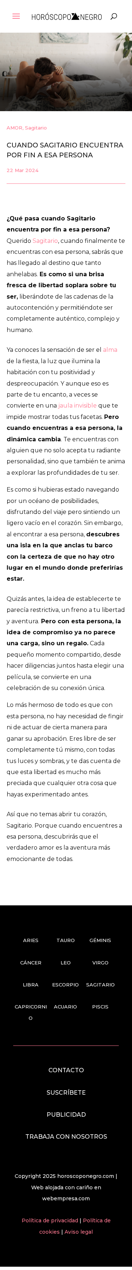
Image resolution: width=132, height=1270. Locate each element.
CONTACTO (66, 1070)
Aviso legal (79, 1232)
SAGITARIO (100, 985)
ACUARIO (65, 1007)
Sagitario (36, 128)
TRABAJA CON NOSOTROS (66, 1136)
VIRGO (100, 963)
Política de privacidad (51, 1220)
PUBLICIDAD (66, 1114)
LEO (65, 963)
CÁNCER (30, 963)
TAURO (65, 940)
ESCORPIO (65, 985)
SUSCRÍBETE (66, 1092)
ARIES (30, 940)
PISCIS (100, 1007)
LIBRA (30, 985)
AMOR (14, 128)
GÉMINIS (100, 940)
